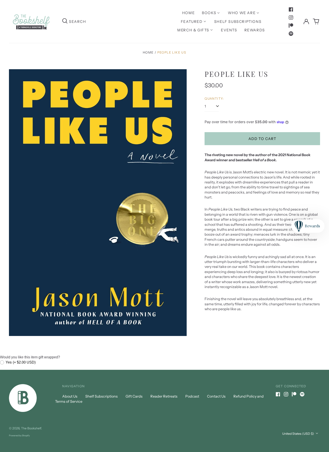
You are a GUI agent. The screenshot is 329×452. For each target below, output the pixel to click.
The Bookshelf (31, 428)
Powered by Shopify (19, 435)
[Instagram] (291, 17)
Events (229, 30)
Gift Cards (134, 396)
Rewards (254, 30)
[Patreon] (291, 25)
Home (188, 13)
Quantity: (214, 99)
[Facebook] (291, 9)
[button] (316, 21)
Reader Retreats (163, 396)
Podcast (192, 396)
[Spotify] (291, 33)
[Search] (65, 21)
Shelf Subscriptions (237, 21)
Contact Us (216, 396)
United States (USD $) (298, 434)
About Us (69, 396)
